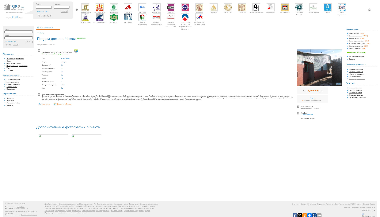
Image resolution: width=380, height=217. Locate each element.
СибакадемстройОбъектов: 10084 (199, 22)
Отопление (66, 213)
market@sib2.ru (23, 208)
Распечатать (46, 104)
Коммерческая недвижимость (106, 206)
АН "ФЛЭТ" (114, 22)
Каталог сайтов (12, 87)
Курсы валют (11, 89)
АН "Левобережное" (99, 22)
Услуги (147, 211)
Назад (42, 33)
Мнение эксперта (88, 211)
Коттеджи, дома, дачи (357, 43)
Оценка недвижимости (53, 213)
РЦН (185, 12)
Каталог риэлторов (356, 69)
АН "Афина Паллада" (299, 12)
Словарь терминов (13, 84)
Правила (352, 59)
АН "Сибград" (128, 22)
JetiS (373, 207)
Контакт (303, 204)
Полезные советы (51, 206)
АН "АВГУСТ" (285, 12)
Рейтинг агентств (355, 90)
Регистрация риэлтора (357, 79)
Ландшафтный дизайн (63, 211)
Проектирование (116, 211)
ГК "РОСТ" (228, 12)
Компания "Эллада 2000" (85, 12)
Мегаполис (199, 12)
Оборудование (123, 206)
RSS (352, 204)
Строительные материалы (149, 204)
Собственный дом (78, 206)
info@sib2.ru (20, 207)
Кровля (84, 213)
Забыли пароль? (42, 11)
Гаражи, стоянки (355, 48)
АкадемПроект (270, 12)
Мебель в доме (50, 208)
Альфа (128, 12)
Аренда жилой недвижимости (123, 208)
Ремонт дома (133, 204)
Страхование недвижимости (69, 204)
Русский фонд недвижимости (156, 12)
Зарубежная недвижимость (103, 204)
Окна (109, 208)
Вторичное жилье (355, 36)
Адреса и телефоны (13, 79)
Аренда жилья (354, 38)
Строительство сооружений (134, 211)
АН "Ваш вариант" (313, 12)
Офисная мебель (62, 208)
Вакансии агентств (356, 95)
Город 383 (171, 12)
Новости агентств (355, 92)
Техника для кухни (102, 211)
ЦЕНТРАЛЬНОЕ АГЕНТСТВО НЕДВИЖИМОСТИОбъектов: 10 (185, 22)
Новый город (114, 12)
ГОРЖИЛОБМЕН (85, 22)
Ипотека (132, 206)
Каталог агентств (355, 88)
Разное (372, 204)
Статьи (9, 61)
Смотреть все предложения (312, 100)
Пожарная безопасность (77, 208)
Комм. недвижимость (356, 41)
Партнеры (10, 100)
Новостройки (354, 33)
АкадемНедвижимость (256, 12)
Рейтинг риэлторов (356, 72)
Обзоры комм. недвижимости (17, 66)
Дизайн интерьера (51, 204)
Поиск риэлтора (355, 76)
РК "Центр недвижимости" (142, 12)
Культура (358, 204)
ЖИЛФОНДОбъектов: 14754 (156, 22)
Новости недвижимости (15, 58)
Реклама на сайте (332, 204)
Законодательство (13, 82)
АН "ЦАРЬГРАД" (99, 12)
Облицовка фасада (64, 206)
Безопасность (49, 211)
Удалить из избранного (64, 104)
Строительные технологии (144, 208)
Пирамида (214, 12)
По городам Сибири (356, 56)
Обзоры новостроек (14, 63)
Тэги (8, 68)
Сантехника (90, 206)
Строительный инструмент (146, 206)
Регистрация (44, 15)
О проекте (10, 98)
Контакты (10, 105)
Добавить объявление (357, 52)
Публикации (311, 204)
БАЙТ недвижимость (341, 12)
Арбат (328, 12)
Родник (312, 98)
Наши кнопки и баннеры (29, 215)
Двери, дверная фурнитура (97, 208)
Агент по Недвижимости (142, 22)
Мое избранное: (46, 27)
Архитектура (76, 211)
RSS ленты (10, 70)
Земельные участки (356, 46)
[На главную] (18, 10)
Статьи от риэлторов (356, 74)
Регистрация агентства (357, 97)
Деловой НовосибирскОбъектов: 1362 (171, 22)
